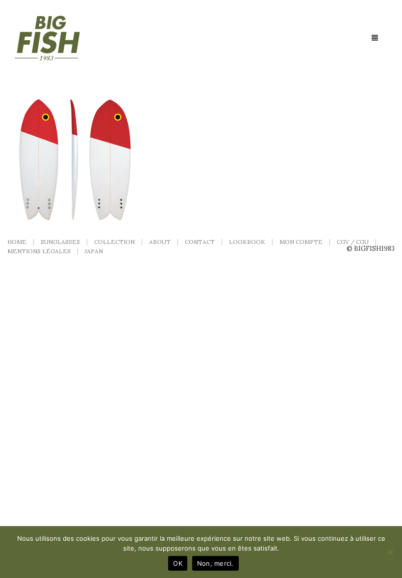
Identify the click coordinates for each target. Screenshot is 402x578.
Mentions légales (39, 251)
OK (177, 563)
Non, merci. (215, 563)
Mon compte (301, 241)
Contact (200, 241)
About (160, 241)
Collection (114, 241)
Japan (94, 251)
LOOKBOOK (247, 241)
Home (16, 241)
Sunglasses (60, 241)
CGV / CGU (353, 241)
